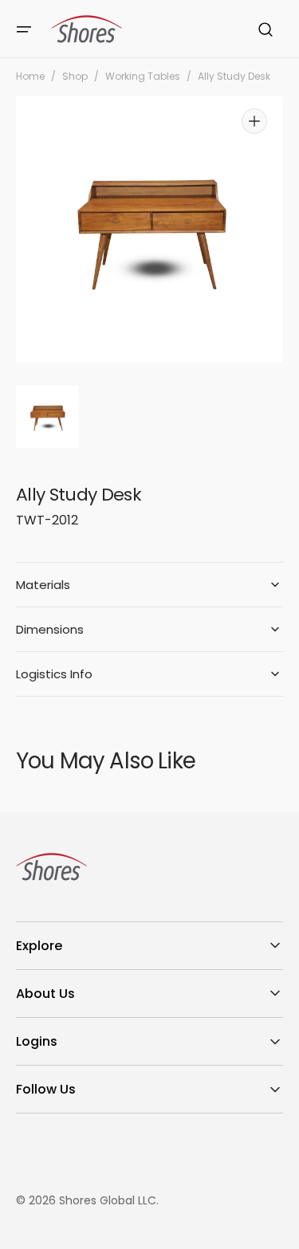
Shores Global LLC (107, 1200)
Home (30, 76)
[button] (23, 29)
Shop (75, 76)
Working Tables (142, 76)
